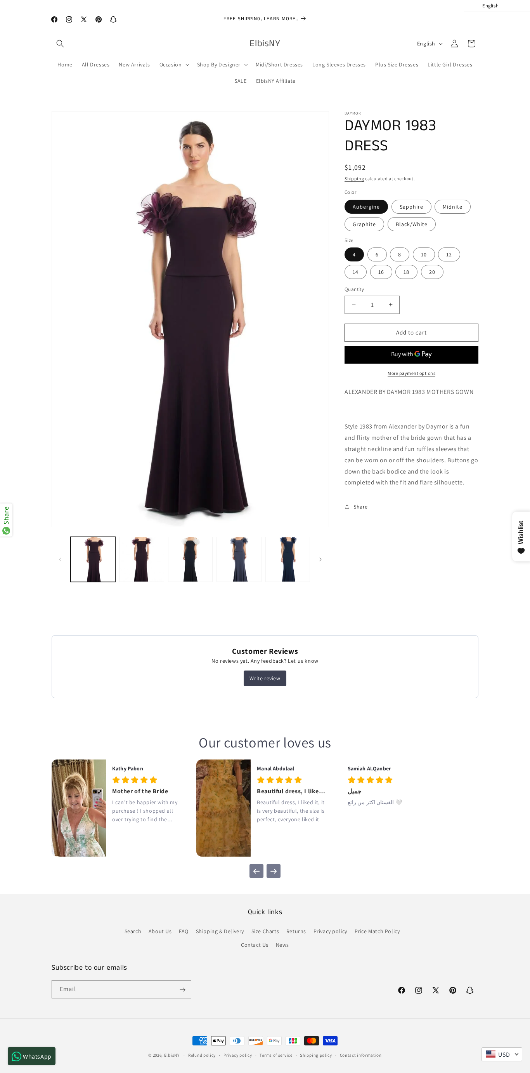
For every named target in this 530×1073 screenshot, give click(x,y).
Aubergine (366, 206)
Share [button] (360, 506)
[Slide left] (60, 559)
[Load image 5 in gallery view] (287, 559)
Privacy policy (330, 931)
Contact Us (254, 944)
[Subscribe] (182, 990)
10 (424, 254)
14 (356, 271)
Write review (264, 678)
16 (381, 271)
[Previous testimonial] (256, 871)
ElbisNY (172, 1055)
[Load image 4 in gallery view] (239, 559)
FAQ (184, 931)
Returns (296, 931)
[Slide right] (320, 559)
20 (432, 271)
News (282, 944)
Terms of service (276, 1055)
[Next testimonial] (274, 871)
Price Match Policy (377, 931)
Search (133, 931)
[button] (60, 43)
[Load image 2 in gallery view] (141, 559)
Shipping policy (316, 1055)
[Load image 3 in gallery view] (190, 559)
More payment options (411, 373)
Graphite (364, 224)
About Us (160, 931)
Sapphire (411, 206)
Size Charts (265, 931)
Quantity (354, 289)
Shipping (354, 178)
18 (406, 271)
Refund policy (202, 1055)
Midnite (452, 206)
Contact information (361, 1055)
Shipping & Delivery (220, 931)
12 (449, 254)
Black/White (412, 224)
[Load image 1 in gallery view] (93, 559)
